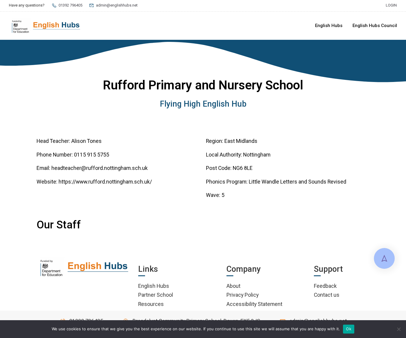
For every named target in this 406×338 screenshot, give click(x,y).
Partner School (155, 295)
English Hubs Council (375, 25)
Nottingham (256, 154)
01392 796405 (70, 5)
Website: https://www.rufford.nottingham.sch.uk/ (94, 182)
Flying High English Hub (203, 104)
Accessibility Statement (254, 304)
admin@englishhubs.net (117, 5)
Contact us (326, 295)
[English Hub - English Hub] (46, 26)
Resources (151, 304)
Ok (348, 328)
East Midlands (240, 141)
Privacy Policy (242, 295)
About (233, 286)
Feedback (325, 286)
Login (391, 5)
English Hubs (328, 25)
